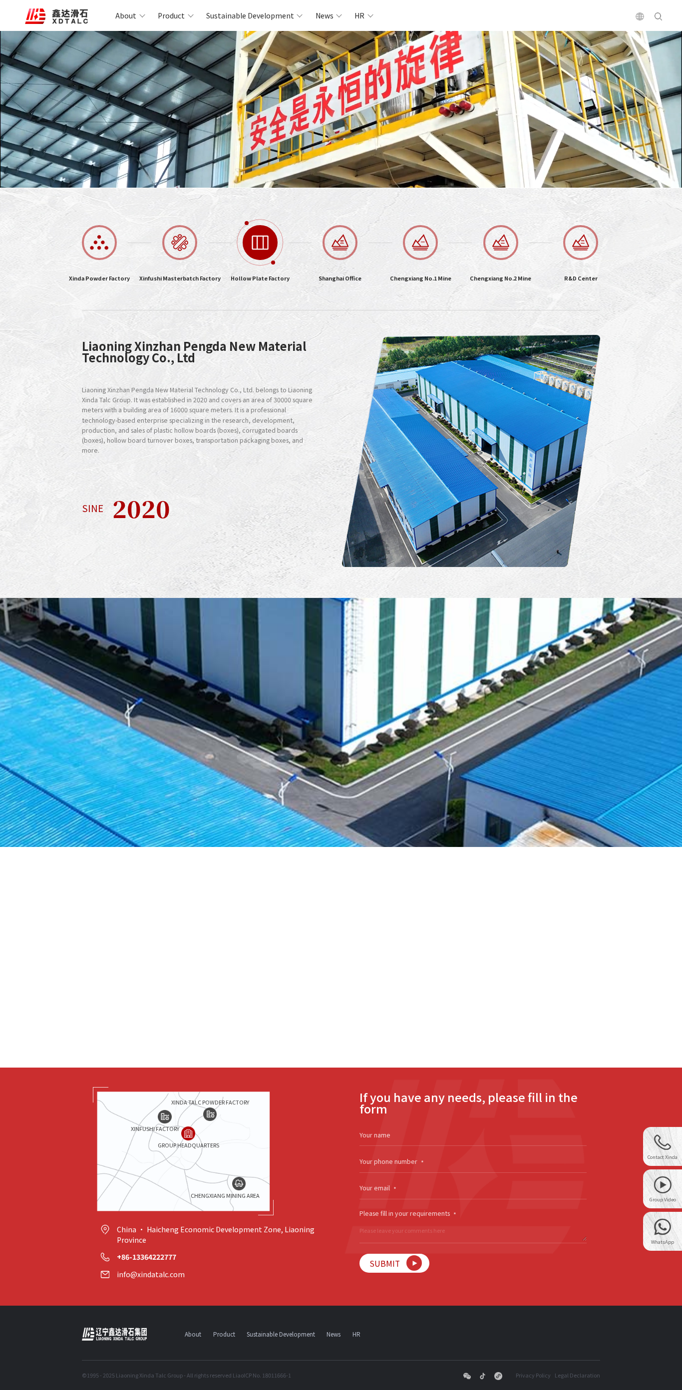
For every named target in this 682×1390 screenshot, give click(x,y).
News (325, 15)
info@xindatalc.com (151, 1274)
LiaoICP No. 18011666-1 (262, 1375)
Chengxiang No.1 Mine (420, 277)
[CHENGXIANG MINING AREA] (239, 1183)
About (125, 15)
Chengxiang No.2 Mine (500, 277)
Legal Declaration (577, 1375)
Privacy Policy (533, 1375)
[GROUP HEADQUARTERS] (188, 1133)
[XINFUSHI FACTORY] (164, 1116)
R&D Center (581, 277)
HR (359, 15)
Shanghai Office (340, 277)
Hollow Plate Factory (260, 277)
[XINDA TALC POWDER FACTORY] (210, 1114)
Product (171, 15)
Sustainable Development (250, 15)
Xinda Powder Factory (99, 277)
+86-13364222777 (146, 1257)
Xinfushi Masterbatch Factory (180, 277)
